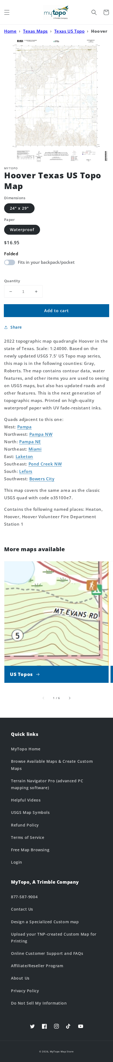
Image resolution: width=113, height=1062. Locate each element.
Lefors (25, 471)
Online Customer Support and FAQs (47, 953)
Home (10, 31)
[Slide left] (44, 698)
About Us (20, 978)
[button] (7, 12)
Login (16, 862)
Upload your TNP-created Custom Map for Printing (54, 937)
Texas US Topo (69, 31)
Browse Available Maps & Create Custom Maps (52, 765)
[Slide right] (69, 698)
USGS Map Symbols (30, 812)
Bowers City (42, 478)
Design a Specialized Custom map (45, 921)
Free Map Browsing (30, 849)
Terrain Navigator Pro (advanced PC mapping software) (47, 784)
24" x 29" (19, 208)
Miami (35, 449)
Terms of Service (27, 837)
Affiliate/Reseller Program (37, 965)
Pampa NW (41, 434)
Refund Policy (25, 825)
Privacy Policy (25, 990)
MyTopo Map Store (62, 1051)
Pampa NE (30, 441)
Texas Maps (35, 31)
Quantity (12, 280)
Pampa (24, 426)
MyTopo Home (26, 749)
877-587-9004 (24, 896)
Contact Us (22, 909)
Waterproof (22, 229)
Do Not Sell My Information (39, 1003)
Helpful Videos (26, 800)
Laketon (24, 456)
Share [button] (16, 327)
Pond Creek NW (45, 464)
